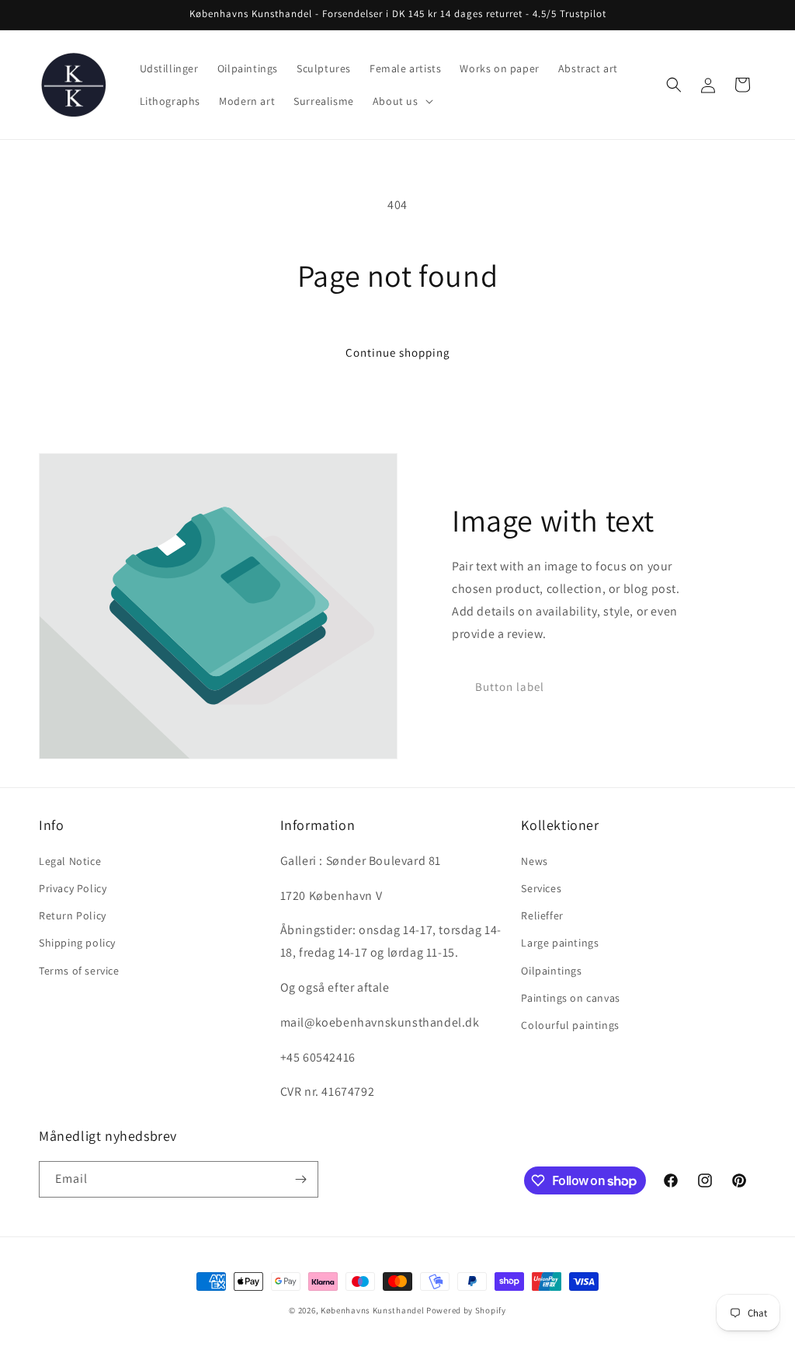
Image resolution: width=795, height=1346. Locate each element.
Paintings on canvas (570, 998)
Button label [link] (509, 686)
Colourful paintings (570, 1025)
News (534, 861)
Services (541, 888)
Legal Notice (70, 861)
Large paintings (560, 943)
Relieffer (542, 915)
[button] (401, 101)
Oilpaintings (551, 971)
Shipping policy (77, 943)
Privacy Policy (72, 888)
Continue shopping (397, 352)
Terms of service (79, 971)
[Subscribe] (300, 1179)
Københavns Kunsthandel (372, 1310)
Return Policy (72, 915)
